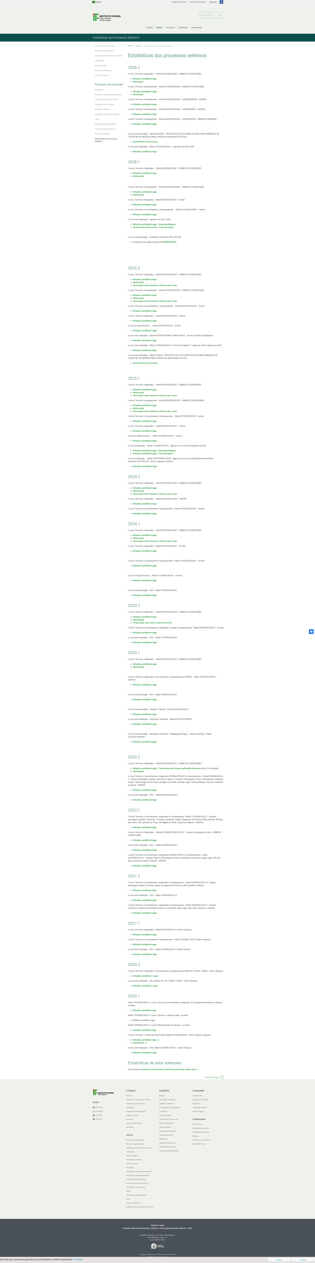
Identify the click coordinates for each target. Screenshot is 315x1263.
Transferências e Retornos (105, 129)
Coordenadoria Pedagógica (169, 1107)
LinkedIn (99, 1115)
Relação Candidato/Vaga (145, 466)
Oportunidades (165, 1127)
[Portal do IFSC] (107, 17)
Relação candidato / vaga (145, 976)
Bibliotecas (163, 1139)
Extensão (196, 1103)
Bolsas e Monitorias (166, 1123)
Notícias (195, 1136)
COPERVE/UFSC (169, 242)
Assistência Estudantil (167, 1131)
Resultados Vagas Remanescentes (108, 95)
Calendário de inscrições (104, 104)
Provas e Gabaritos (102, 134)
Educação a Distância (103, 70)
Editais (128, 1191)
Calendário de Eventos (201, 1132)
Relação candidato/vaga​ (145, 330)
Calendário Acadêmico (167, 1099)
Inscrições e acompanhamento (107, 114)
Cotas (97, 119)
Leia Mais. (78, 1259)
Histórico (129, 1096)
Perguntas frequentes (201, 1128)
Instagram (99, 1111)
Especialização (101, 66)
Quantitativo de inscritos (145, 141)
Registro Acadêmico (166, 1103)
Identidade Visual (199, 1144)
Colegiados (130, 1107)
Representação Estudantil (169, 1151)
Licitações (129, 1119)
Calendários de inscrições (135, 1187)
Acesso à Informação (134, 1123)
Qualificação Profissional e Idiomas (108, 56)
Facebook (99, 1107)
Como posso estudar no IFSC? (107, 99)
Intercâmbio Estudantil (167, 1147)
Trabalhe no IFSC (132, 1115)
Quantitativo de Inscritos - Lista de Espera (153, 227)
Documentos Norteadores (136, 1111)
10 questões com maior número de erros (152, 622)
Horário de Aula (165, 1115)
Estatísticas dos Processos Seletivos (106, 140)
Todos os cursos (101, 75)
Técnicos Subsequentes (104, 51)
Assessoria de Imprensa (202, 1140)
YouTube (99, 1119)
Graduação (99, 61)
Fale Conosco (198, 1124)
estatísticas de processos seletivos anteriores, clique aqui (168, 1069)
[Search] (220, 15)
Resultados (99, 90)
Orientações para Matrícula (105, 124)
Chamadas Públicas (200, 1107)
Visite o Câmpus (199, 1111)
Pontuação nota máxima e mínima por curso (155, 285)
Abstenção (138, 81)
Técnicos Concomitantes (104, 46)
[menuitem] (149, 28)
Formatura (163, 1111)
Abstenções (138, 176)
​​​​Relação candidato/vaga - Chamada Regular (154, 224)
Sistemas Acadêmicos (167, 1143)
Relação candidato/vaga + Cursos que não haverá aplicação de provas (167, 768)
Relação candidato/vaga (145, 78)
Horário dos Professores (168, 1119)
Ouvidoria (130, 1127)
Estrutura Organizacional (135, 1103)
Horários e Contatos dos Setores (138, 1099)
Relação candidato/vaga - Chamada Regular (154, 450)
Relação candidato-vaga (144, 1010)
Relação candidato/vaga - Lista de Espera (153, 453)
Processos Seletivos (103, 109)
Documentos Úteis (166, 1135)
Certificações (197, 1096)
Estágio (162, 1096)
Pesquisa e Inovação (200, 1099)
